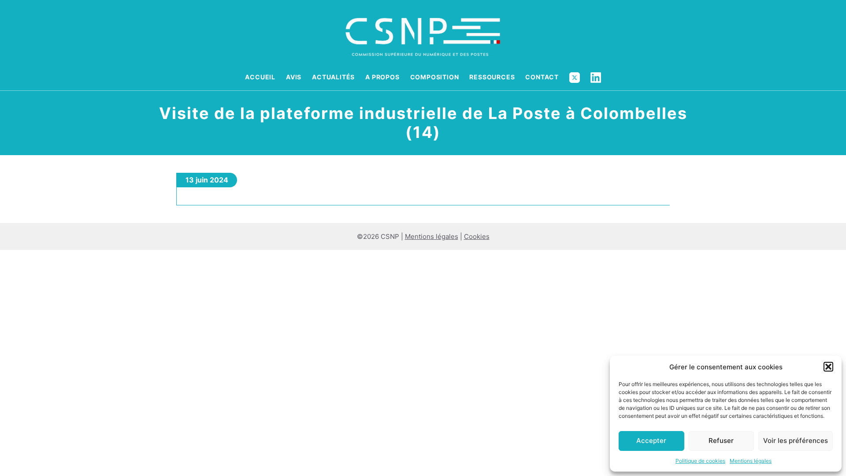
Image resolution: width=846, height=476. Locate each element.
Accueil (260, 77)
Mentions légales (751, 460)
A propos (382, 77)
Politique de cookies (700, 460)
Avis (293, 77)
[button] (828, 366)
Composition (434, 77)
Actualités (333, 77)
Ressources (492, 77)
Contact (542, 77)
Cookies (477, 236)
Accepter (651, 440)
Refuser (721, 440)
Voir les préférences (795, 440)
